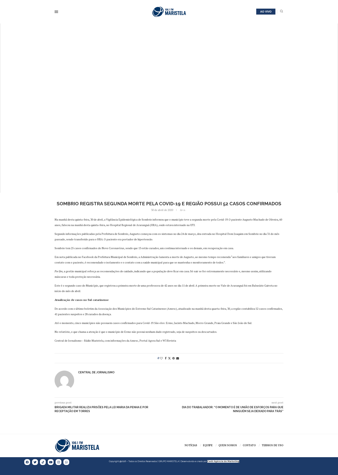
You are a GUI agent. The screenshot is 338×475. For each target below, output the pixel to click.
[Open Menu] (56, 12)
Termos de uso (272, 445)
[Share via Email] (177, 358)
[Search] (281, 12)
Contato (249, 445)
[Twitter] (35, 462)
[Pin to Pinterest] (173, 358)
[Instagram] (58, 462)
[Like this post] (161, 358)
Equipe (208, 445)
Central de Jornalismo (96, 372)
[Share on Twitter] (169, 358)
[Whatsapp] (66, 462)
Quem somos (227, 445)
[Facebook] (27, 462)
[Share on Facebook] (165, 358)
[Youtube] (51, 462)
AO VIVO (265, 11)
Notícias (191, 445)
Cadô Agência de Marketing (223, 461)
